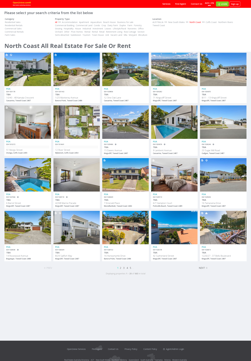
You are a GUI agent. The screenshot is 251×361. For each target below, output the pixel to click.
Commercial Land (84, 25)
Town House (98, 35)
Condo (97, 25)
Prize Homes (77, 31)
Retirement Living (114, 31)
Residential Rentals (14, 25)
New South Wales (176, 22)
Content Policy (150, 349)
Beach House (109, 22)
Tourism (86, 35)
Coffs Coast (211, 22)
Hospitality (68, 28)
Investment (98, 28)
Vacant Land (116, 35)
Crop (104, 25)
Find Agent (180, 3)
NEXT (202, 268)
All (56, 22)
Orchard (59, 31)
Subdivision (76, 35)
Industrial (87, 28)
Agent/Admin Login (175, 349)
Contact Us (196, 3)
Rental (87, 31)
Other (66, 31)
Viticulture (142, 35)
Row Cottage (130, 31)
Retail (101, 31)
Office (141, 28)
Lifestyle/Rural (119, 28)
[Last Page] (207, 267)
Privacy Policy (130, 349)
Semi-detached (62, 35)
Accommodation (70, 22)
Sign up (235, 4)
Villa (125, 35)
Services (166, 3)
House (78, 28)
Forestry (138, 25)
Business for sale (125, 22)
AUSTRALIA (158, 22)
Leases (108, 28)
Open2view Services (76, 349)
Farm (129, 25)
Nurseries (132, 28)
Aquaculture (96, 22)
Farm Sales (10, 35)
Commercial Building (64, 25)
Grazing (58, 28)
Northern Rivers (225, 22)
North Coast (195, 22)
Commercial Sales (13, 28)
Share (47, 64)
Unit (107, 35)
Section (141, 31)
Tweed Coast (159, 25)
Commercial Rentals (14, 31)
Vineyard (133, 35)
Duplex (122, 25)
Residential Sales (12, 22)
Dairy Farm (112, 25)
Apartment (84, 22)
